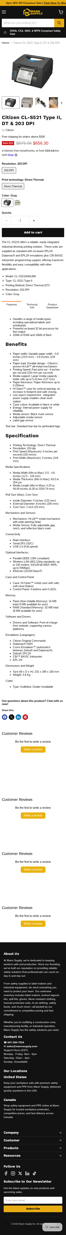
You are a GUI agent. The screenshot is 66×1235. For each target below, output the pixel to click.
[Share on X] (11, 717)
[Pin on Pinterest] (25, 717)
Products (11, 1148)
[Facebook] (6, 1173)
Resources (12, 1155)
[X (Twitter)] (20, 1173)
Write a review (33, 749)
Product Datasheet (52, 306)
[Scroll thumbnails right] (61, 103)
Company (11, 1132)
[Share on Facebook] (4, 717)
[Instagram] (13, 1173)
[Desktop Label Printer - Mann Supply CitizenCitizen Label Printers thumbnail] (10, 103)
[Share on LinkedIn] (18, 717)
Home (5, 42)
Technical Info (32, 306)
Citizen (10, 130)
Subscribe (33, 1208)
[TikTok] (34, 1173)
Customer (12, 1140)
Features (11, 304)
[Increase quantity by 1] (34, 220)
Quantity (6, 212)
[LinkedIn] (27, 1173)
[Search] (59, 23)
